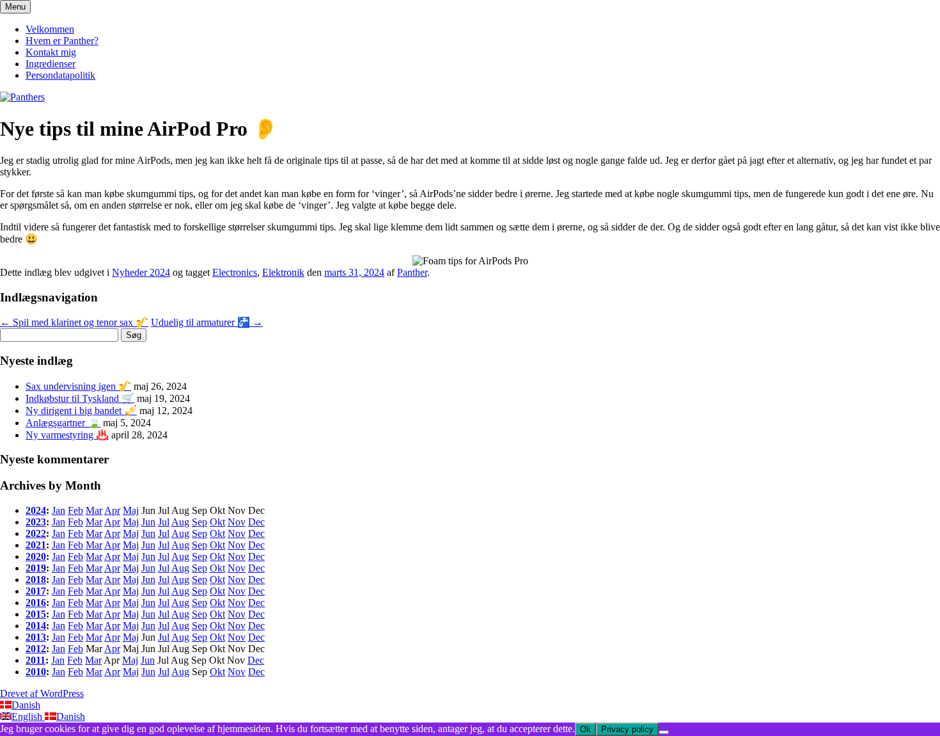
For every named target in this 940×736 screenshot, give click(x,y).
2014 (36, 625)
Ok (585, 729)
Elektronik (283, 272)
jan (58, 510)
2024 (36, 510)
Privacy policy (627, 729)
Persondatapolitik (60, 75)
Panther (412, 272)
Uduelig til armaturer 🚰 (207, 322)
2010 (36, 671)
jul (163, 521)
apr (112, 510)
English (28, 716)
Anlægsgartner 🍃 (63, 422)
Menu (15, 7)
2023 (36, 521)
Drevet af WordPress (42, 693)
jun (148, 521)
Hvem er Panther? (62, 40)
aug (180, 521)
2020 (36, 556)
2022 (36, 533)
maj (131, 510)
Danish (26, 705)
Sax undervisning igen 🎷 (78, 386)
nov (237, 521)
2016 (36, 602)
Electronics (234, 272)
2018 (36, 579)
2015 (36, 614)
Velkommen (50, 29)
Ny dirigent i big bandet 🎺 (81, 410)
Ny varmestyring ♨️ (67, 434)
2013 (36, 637)
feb (75, 510)
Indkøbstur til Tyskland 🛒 (80, 398)
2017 (36, 591)
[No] (664, 732)
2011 (35, 660)
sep (199, 521)
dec (256, 521)
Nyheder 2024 (141, 272)
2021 (36, 545)
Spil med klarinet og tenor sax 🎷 (74, 322)
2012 (36, 648)
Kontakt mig (51, 52)
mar (94, 510)
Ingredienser (50, 63)
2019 (36, 568)
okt (217, 521)
